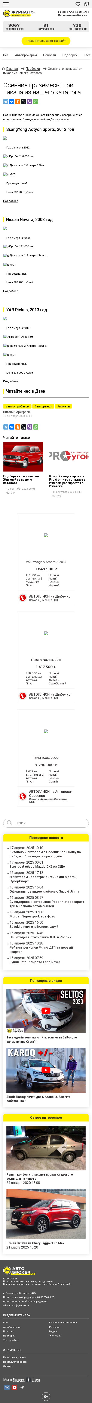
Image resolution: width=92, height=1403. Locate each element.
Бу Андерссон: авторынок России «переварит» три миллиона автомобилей (47, 904)
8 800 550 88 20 (45, 1297)
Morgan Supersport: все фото (32, 916)
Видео (53, 1331)
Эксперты (55, 1335)
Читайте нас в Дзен (25, 391)
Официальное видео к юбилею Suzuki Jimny (44, 891)
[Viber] (29, 101)
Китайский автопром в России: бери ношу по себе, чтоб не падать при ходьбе (45, 854)
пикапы (64, 406)
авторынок (44, 406)
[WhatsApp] (35, 101)
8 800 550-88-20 (72, 12)
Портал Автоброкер (15, 1362)
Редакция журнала (14, 1357)
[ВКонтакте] (11, 101)
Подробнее (10, 201)
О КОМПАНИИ (12, 1350)
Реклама (54, 1327)
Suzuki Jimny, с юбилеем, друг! (34, 927)
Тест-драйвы (11, 1340)
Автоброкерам (26, 55)
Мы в (7, 1380)
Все (6, 55)
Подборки (69, 55)
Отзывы (8, 1366)
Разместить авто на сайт (46, 41)
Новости (49, 55)
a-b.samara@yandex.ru (16, 1305)
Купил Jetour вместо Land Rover (35, 962)
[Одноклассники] (17, 101)
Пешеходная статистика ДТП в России (40, 937)
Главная (12, 68)
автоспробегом (18, 406)
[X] (23, 101)
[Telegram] (5, 101)
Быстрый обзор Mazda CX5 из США (37, 867)
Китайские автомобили (63, 1322)
